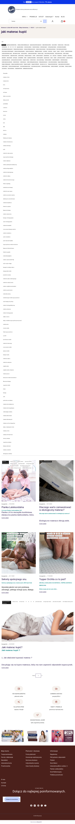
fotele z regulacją (6, 183)
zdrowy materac (6, 438)
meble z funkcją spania (8, 312)
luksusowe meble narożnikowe (9, 377)
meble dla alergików (7, 255)
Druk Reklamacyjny (56, 772)
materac (5, 134)
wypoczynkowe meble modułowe (10, 244)
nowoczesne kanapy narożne (9, 229)
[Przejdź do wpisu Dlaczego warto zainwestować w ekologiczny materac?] (56, 481)
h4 (61, 533)
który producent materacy (6, 602)
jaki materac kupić (21, 463)
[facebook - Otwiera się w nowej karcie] (31, 805)
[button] (45, 21)
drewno (4, 130)
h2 (56, 533)
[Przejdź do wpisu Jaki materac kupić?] (37, 621)
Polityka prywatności (56, 775)
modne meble (6, 328)
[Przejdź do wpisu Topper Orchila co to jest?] (56, 553)
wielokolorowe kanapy (8, 187)
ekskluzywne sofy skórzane (9, 198)
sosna (4, 115)
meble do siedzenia (7, 362)
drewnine (5, 111)
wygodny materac (20, 461)
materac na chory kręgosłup (9, 423)
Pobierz (52, 760)
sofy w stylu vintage (7, 263)
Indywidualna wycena (32, 763)
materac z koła (6, 77)
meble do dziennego (7, 343)
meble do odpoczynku (8, 153)
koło (4, 84)
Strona (33, 675)
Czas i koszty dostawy (32, 766)
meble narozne (6, 373)
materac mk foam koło (8, 434)
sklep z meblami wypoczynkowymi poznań (12, 320)
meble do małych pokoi (8, 282)
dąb (4, 126)
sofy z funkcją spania (7, 221)
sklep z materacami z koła (8, 427)
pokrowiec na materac (7, 400)
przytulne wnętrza (7, 274)
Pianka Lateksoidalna (56, 769)
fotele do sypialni (6, 252)
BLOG (32, 27)
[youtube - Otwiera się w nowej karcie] (45, 805)
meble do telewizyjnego (8, 172)
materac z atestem (7, 449)
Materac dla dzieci (7, 446)
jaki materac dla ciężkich (14, 465)
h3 (59, 533)
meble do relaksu (6, 176)
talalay (4, 533)
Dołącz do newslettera (12, 799)
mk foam (5, 92)
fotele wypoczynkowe (7, 331)
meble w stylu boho (7, 214)
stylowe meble (6, 350)
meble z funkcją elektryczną (9, 305)
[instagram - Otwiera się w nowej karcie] (35, 805)
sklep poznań (6, 100)
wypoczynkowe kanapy (8, 157)
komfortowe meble (7, 339)
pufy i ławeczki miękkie (8, 240)
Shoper (38, 815)
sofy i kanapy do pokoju (8, 301)
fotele (4, 389)
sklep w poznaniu (7, 96)
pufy (4, 149)
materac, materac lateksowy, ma (13, 533)
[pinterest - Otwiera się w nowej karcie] (38, 805)
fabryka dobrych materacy (63, 537)
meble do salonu (6, 358)
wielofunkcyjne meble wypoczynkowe (11, 297)
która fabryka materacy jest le (25, 465)
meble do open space (7, 191)
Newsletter (4, 760)
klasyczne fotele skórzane (8, 248)
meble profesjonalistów (8, 168)
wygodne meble (6, 385)
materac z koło (6, 430)
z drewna (5, 107)
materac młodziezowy (8, 141)
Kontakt (3, 783)
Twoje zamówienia (6, 754)
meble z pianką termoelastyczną (10, 164)
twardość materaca (13, 463)
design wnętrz (6, 354)
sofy (4, 396)
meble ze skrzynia (7, 309)
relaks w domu (6, 316)
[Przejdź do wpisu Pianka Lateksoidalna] (19, 481)
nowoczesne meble (7, 347)
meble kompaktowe (7, 202)
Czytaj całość (5, 518)
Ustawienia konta (6, 763)
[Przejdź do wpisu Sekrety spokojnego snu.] (19, 553)
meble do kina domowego (8, 179)
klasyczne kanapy (7, 210)
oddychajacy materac (7, 411)
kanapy (4, 392)
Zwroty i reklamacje (7, 757)
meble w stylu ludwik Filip (8, 259)
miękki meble (6, 366)
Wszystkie (5, 73)
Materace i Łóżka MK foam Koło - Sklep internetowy (14, 27)
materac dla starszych (7, 419)
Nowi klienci (53, 763)
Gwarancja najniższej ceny (34, 757)
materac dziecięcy (7, 145)
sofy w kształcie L (7, 236)
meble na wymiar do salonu (9, 195)
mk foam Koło (6, 88)
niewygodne (43, 533)
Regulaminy (53, 754)
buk (4, 122)
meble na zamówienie (7, 290)
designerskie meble (7, 271)
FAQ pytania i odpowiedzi (57, 757)
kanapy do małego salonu (8, 267)
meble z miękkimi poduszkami (9, 286)
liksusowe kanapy (7, 381)
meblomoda (5, 324)
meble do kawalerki (7, 225)
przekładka (5, 103)
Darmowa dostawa (31, 760)
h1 (54, 533)
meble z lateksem (6, 160)
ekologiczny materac (7, 453)
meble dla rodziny (7, 293)
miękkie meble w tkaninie (8, 370)
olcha (4, 119)
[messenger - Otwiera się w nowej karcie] (42, 805)
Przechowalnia (5, 766)
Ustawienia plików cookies (58, 766)
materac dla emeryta (7, 415)
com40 (4, 335)
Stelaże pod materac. (7, 138)
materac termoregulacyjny (8, 408)
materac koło (6, 81)
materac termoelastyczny (8, 404)
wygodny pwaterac (7, 442)
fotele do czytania (7, 206)
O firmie (3, 785)
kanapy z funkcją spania (8, 217)
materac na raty (13, 461)
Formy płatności (31, 754)
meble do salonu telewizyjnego (9, 278)
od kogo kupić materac (30, 463)
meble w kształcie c (7, 233)
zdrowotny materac (28, 461)
